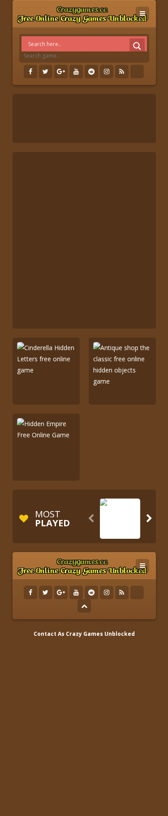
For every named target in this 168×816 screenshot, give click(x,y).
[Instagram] (106, 71)
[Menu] (142, 13)
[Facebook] (30, 71)
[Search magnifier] (137, 46)
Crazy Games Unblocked (100, 634)
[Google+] (61, 71)
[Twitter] (45, 71)
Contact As (49, 634)
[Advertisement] (84, 240)
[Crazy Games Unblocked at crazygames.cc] (82, 13)
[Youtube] (76, 71)
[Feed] (122, 71)
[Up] (84, 606)
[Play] (120, 532)
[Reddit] (91, 71)
